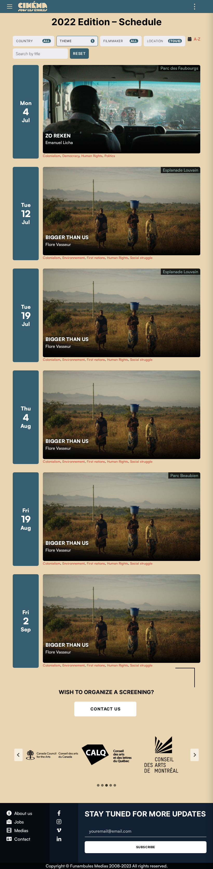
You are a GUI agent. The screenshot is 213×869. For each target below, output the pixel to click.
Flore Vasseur (58, 244)
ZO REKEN (58, 136)
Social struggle (141, 258)
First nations (96, 258)
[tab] (98, 785)
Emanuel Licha (59, 142)
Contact (22, 839)
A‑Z (197, 39)
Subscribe (145, 847)
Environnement (73, 258)
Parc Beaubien (184, 475)
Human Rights (91, 156)
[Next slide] (194, 755)
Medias (21, 830)
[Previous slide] (18, 755)
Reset (79, 53)
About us (23, 813)
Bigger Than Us (67, 237)
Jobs (19, 822)
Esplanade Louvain (180, 170)
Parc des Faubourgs (179, 68)
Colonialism (51, 156)
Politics (109, 156)
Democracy (70, 156)
